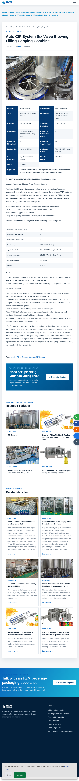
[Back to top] (76, 442)
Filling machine (53, 721)
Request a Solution (58, 377)
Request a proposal (66, 683)
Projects (5, 752)
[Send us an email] (76, 429)
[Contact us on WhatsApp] (76, 417)
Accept (19, 775)
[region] (39, 140)
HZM (19, 46)
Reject (9, 775)
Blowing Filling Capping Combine (22, 357)
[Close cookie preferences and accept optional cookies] (75, 766)
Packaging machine (55, 728)
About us (5, 748)
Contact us (6, 762)
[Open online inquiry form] (76, 423)
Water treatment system (56, 710)
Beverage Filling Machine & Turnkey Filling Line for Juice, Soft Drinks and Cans (56, 437)
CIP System (40, 357)
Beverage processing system (58, 714)
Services (5, 755)
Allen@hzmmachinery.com (57, 760)
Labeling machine (54, 724)
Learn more (13, 554)
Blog (12, 27)
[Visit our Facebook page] (76, 436)
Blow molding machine (56, 717)
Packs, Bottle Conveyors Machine (60, 731)
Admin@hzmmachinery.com (58, 755)
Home (7, 27)
